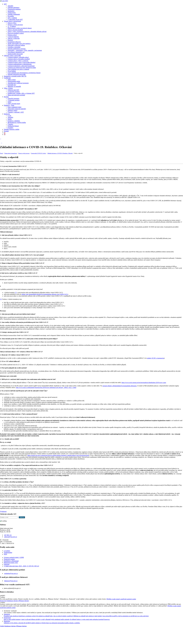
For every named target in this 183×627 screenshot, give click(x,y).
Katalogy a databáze (14, 121)
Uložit (2, 626)
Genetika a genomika (14, 47)
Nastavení (3, 601)
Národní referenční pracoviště (16, 74)
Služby (10, 119)
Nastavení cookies (9, 559)
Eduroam (6, 564)
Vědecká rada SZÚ (13, 90)
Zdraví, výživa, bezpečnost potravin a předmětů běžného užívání (27, 31)
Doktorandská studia (14, 81)
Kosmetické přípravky (14, 42)
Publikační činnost (13, 126)
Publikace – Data (9, 105)
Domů (1, 153)
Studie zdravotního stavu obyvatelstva (19, 43)
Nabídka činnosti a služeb (11, 129)
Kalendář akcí (12, 85)
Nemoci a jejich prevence (15, 24)
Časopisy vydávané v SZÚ (16, 112)
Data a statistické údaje (14, 107)
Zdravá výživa (12, 23)
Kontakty (10, 127)
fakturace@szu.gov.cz (10, 581)
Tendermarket (8, 552)
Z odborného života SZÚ (15, 19)
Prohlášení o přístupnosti (11, 561)
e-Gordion (7, 551)
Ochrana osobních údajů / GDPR (14, 557)
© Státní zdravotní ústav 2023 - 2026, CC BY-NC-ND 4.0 (21, 566)
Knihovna (7, 114)
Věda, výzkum (8, 88)
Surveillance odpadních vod (16, 52)
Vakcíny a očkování (14, 38)
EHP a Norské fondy (14, 103)
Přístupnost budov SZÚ (11, 562)
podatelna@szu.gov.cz (11, 573)
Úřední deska (12, 12)
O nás (9, 115)
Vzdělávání (7, 78)
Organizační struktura (14, 9)
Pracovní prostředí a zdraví (16, 33)
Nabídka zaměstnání (14, 14)
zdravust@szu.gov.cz (10, 537)
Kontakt (6, 131)
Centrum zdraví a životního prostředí (19, 59)
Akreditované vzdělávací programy (18, 83)
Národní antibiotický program (16, 48)
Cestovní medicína (13, 36)
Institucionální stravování (15, 54)
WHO (9, 102)
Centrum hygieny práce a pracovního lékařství (21, 62)
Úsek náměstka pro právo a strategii (18, 69)
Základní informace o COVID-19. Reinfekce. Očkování (60, 153)
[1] (16, 292)
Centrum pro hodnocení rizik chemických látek (22, 67)
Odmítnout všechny (12, 601)
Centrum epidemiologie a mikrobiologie (20, 64)
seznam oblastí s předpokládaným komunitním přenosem (120, 386)
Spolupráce (11, 11)
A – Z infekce (12, 26)
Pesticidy (10, 40)
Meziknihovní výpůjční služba (17, 122)
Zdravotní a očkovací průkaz (16, 45)
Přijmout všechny (24, 601)
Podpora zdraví (12, 35)
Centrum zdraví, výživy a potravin (18, 61)
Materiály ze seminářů (14, 86)
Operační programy (13, 98)
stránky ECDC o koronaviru (155, 358)
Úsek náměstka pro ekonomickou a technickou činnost (24, 73)
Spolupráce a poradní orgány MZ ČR (15, 76)
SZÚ (5, 4)
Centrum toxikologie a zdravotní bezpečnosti (21, 66)
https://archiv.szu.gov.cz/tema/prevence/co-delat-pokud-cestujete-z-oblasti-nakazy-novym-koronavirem (58, 455)
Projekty (6, 97)
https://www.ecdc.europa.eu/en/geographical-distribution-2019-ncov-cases (144, 382)
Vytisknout (3, 511)
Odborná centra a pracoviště (12, 55)
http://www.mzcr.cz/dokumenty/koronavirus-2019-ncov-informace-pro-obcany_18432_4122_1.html (46, 387)
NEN (5, 554)
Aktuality (10, 6)
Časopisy (10, 124)
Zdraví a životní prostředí (15, 30)
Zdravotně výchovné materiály (17, 109)
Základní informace (13, 7)
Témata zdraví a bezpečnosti (12, 21)
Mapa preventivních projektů (16, 95)
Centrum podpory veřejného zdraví (18, 57)
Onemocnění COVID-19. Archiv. (38, 153)
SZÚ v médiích (12, 18)
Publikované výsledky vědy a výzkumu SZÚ (21, 93)
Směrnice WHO (12, 110)
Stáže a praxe (12, 79)
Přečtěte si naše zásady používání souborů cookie (121, 599)
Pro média (11, 16)
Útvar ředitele (12, 71)
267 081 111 (8, 535)
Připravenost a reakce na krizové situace (20, 28)
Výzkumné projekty (14, 91)
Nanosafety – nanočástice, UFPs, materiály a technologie (25, 50)
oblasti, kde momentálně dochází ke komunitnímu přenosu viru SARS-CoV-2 (44, 294)
